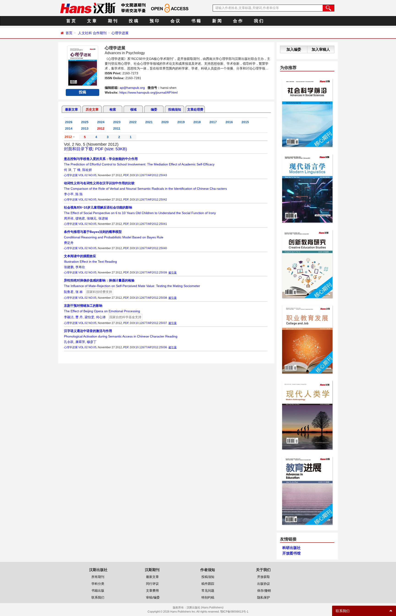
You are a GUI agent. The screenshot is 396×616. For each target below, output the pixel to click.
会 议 (175, 21)
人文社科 (85, 33)
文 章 (91, 21)
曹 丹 (79, 317)
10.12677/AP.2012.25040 (151, 248)
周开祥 (69, 218)
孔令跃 (69, 342)
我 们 (258, 21)
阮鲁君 (69, 292)
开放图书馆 (291, 553)
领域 (133, 109)
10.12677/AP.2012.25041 (151, 224)
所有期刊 (97, 577)
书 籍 (196, 21)
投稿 (82, 92)
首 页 (71, 21)
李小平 (69, 194)
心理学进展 (120, 33)
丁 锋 (76, 170)
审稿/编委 (153, 597)
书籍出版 (97, 590)
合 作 (237, 21)
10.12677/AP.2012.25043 (151, 175)
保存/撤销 (264, 590)
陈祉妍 (87, 170)
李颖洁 (69, 317)
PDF (126, 175)
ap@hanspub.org (132, 87)
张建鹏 (69, 267)
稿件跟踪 (207, 583)
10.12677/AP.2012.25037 (151, 323)
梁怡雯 (89, 317)
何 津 (67, 170)
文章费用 (152, 590)
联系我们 (97, 597)
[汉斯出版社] (87, 8)
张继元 (91, 218)
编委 (154, 109)
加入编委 (293, 49)
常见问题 (207, 590)
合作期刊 (100, 33)
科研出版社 (291, 548)
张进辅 (103, 218)
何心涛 (101, 317)
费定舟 (69, 243)
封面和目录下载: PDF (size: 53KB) (95, 149)
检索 (113, 109)
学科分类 (97, 583)
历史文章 (92, 109)
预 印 (154, 21)
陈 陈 (79, 194)
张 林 (79, 292)
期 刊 (112, 21)
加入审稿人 (321, 49)
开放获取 (263, 577)
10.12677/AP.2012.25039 (151, 272)
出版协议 (263, 583)
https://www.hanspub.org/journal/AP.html (148, 92)
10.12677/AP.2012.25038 (151, 297)
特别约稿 (207, 597)
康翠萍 (80, 342)
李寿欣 (80, 267)
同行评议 (152, 583)
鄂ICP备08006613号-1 (234, 611)
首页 (69, 33)
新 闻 (217, 21)
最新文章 (71, 109)
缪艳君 (80, 218)
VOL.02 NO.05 (87, 175)
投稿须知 (174, 109)
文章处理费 (195, 109)
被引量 (172, 272)
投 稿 (133, 21)
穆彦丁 (91, 342)
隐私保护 (263, 597)
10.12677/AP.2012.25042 (151, 199)
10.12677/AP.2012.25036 (151, 347)
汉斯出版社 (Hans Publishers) (205, 607)
